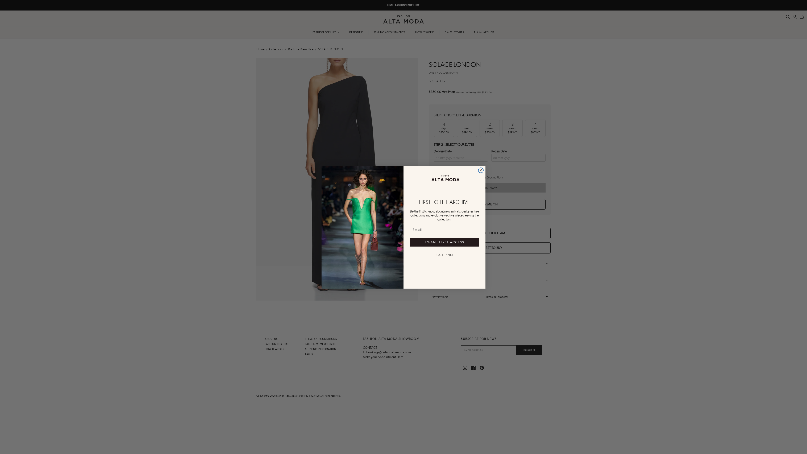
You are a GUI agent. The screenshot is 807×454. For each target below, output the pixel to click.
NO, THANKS (444, 254)
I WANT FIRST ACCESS (444, 242)
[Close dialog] (480, 170)
